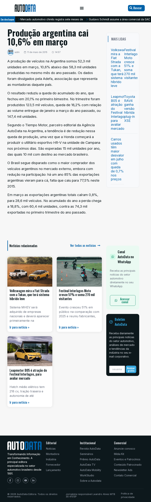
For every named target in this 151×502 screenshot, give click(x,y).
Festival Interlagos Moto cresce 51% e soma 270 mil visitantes (77, 294)
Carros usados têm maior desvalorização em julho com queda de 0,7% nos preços (122, 159)
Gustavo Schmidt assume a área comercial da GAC (119, 19)
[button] (82, 8)
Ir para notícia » (19, 327)
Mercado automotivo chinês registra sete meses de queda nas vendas (63, 19)
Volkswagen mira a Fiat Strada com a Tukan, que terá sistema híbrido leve (29, 294)
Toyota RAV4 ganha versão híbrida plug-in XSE (129, 109)
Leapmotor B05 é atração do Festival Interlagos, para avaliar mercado (28, 374)
